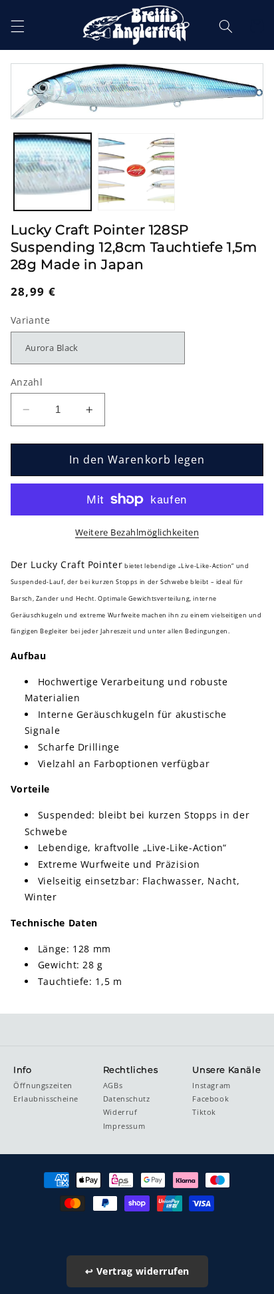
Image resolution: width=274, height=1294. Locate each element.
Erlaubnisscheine (45, 1099)
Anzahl (27, 382)
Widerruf (120, 1112)
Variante (30, 320)
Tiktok (204, 1112)
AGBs (113, 1085)
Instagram (211, 1085)
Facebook (210, 1099)
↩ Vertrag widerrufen (137, 1271)
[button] (17, 26)
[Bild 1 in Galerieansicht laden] (52, 171)
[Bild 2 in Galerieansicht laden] (136, 171)
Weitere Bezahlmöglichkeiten (137, 532)
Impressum (124, 1126)
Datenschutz (126, 1099)
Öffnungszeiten (42, 1085)
